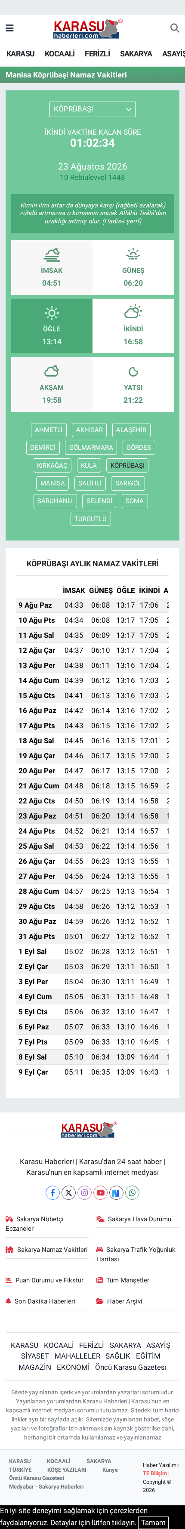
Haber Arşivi (124, 1301)
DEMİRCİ (43, 447)
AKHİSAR (89, 430)
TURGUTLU (90, 519)
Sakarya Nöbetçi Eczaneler (35, 1223)
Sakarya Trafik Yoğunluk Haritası (136, 1254)
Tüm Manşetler (127, 1280)
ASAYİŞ (158, 1345)
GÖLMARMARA (91, 447)
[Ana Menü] (10, 28)
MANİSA (52, 483)
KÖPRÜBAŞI (128, 466)
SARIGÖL (128, 483)
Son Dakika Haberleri (45, 1301)
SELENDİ (99, 501)
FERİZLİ (97, 53)
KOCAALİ (60, 53)
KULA (89, 466)
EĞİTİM (148, 1356)
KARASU (20, 53)
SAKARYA (136, 53)
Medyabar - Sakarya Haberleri (46, 1486)
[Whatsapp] (132, 1193)
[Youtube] (100, 1193)
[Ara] (174, 28)
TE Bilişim (155, 1473)
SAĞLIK (117, 1356)
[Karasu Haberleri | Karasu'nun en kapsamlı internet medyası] (92, 28)
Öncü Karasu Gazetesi (130, 1367)
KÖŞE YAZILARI (66, 1470)
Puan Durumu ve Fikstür (49, 1280)
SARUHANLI (55, 501)
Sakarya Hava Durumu (139, 1219)
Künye (110, 1470)
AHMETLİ (48, 430)
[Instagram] (84, 1193)
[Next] (116, 1193)
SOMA (135, 501)
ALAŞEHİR (131, 430)
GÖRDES (138, 447)
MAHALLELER (77, 1356)
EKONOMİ (73, 1367)
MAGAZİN (34, 1367)
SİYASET (35, 1356)
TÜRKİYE (20, 1470)
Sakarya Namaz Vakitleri (52, 1250)
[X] (69, 1193)
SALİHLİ (90, 483)
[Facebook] (53, 1193)
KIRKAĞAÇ (52, 466)
